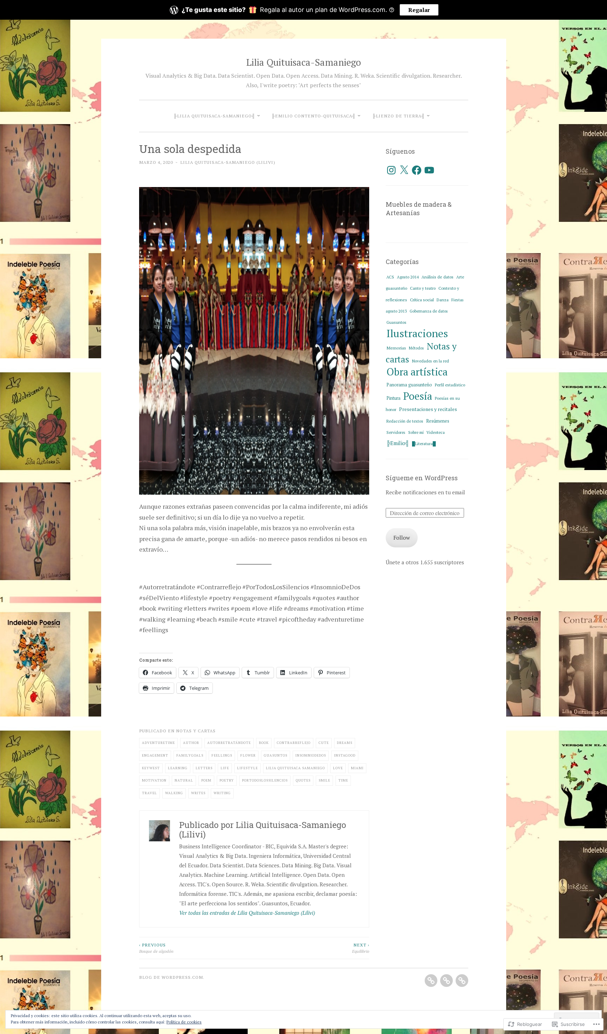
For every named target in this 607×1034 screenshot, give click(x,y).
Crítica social (422, 299)
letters (204, 768)
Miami (357, 768)
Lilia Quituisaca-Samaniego (303, 62)
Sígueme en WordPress (422, 478)
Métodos (416, 348)
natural (184, 780)
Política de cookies (184, 1022)
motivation (154, 780)
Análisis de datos (437, 277)
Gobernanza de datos (429, 311)
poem (206, 780)
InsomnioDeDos (310, 755)
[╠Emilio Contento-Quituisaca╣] (446, 980)
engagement (155, 755)
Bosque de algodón (156, 948)
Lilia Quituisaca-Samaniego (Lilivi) (227, 162)
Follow (401, 537)
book (264, 742)
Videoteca (435, 432)
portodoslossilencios (265, 780)
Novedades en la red (430, 361)
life (225, 768)
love (338, 768)
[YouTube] (429, 170)
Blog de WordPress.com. (171, 977)
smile (324, 780)
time (343, 780)
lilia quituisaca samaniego (295, 768)
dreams (344, 742)
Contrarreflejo (294, 742)
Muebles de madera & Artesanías (419, 208)
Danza (443, 299)
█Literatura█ (424, 443)
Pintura (393, 398)
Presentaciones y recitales (428, 409)
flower (248, 755)
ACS (390, 277)
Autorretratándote (229, 742)
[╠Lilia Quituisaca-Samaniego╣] (431, 980)
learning (178, 768)
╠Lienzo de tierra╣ (398, 115)
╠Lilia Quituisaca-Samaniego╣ (214, 115)
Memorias (396, 348)
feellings (221, 755)
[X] (404, 170)
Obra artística (417, 371)
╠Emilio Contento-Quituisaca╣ (314, 115)
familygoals (189, 755)
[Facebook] (416, 170)
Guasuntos (396, 322)
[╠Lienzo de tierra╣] (462, 980)
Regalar (419, 10)
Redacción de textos (404, 421)
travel (149, 793)
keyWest (151, 768)
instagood (344, 755)
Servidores (395, 432)
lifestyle (247, 768)
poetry (227, 780)
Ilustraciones (417, 333)
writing (222, 793)
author (191, 742)
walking (174, 793)
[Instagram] (391, 170)
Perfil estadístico (450, 384)
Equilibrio (360, 948)
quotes (303, 780)
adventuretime (158, 742)
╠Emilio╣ (397, 443)
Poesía (417, 396)
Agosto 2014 (408, 277)
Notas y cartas (196, 730)
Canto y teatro (423, 288)
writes (198, 793)
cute (324, 742)
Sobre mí (416, 432)
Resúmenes (437, 421)
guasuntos (275, 755)
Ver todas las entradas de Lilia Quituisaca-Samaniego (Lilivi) (247, 912)
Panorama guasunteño (409, 385)
